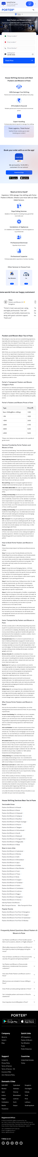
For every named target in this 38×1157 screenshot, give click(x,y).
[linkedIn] (16, 1143)
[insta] (12, 1143)
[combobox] (19, 36)
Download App (19, 172)
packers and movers (24, 354)
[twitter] (7, 1143)
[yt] (21, 1143)
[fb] (3, 1143)
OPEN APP (29, 4)
